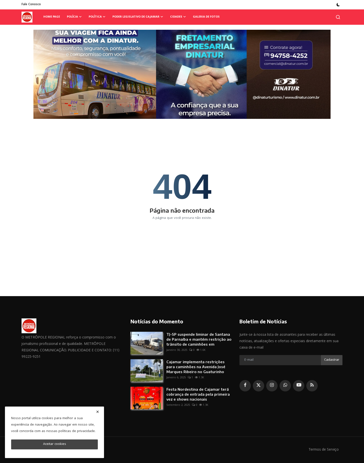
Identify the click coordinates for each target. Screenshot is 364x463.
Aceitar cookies (54, 444)
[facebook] (245, 385)
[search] (338, 17)
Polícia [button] (72, 17)
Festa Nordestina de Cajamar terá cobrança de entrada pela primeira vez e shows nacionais (198, 394)
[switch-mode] (338, 4)
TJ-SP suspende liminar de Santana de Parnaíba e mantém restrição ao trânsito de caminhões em (199, 339)
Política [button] (95, 17)
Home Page (51, 17)
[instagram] (272, 385)
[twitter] (258, 385)
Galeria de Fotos (206, 17)
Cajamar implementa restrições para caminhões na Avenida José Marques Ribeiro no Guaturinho (195, 367)
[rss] (312, 385)
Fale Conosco (31, 4)
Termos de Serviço (324, 450)
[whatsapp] (285, 385)
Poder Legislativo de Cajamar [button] (135, 17)
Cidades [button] (176, 17)
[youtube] (298, 385)
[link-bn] (182, 74)
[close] (98, 411)
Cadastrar (331, 360)
